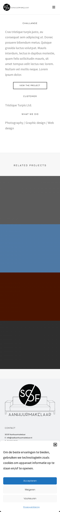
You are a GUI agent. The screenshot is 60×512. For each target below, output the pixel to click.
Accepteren (30, 480)
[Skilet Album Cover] (30, 334)
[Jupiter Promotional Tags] (30, 237)
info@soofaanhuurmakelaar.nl (19, 437)
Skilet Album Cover (30, 360)
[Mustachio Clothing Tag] (30, 285)
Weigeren (30, 489)
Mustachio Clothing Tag (30, 312)
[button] (55, 444)
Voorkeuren (30, 498)
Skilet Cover (30, 216)
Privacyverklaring (31, 507)
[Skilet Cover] (30, 189)
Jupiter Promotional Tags (30, 264)
